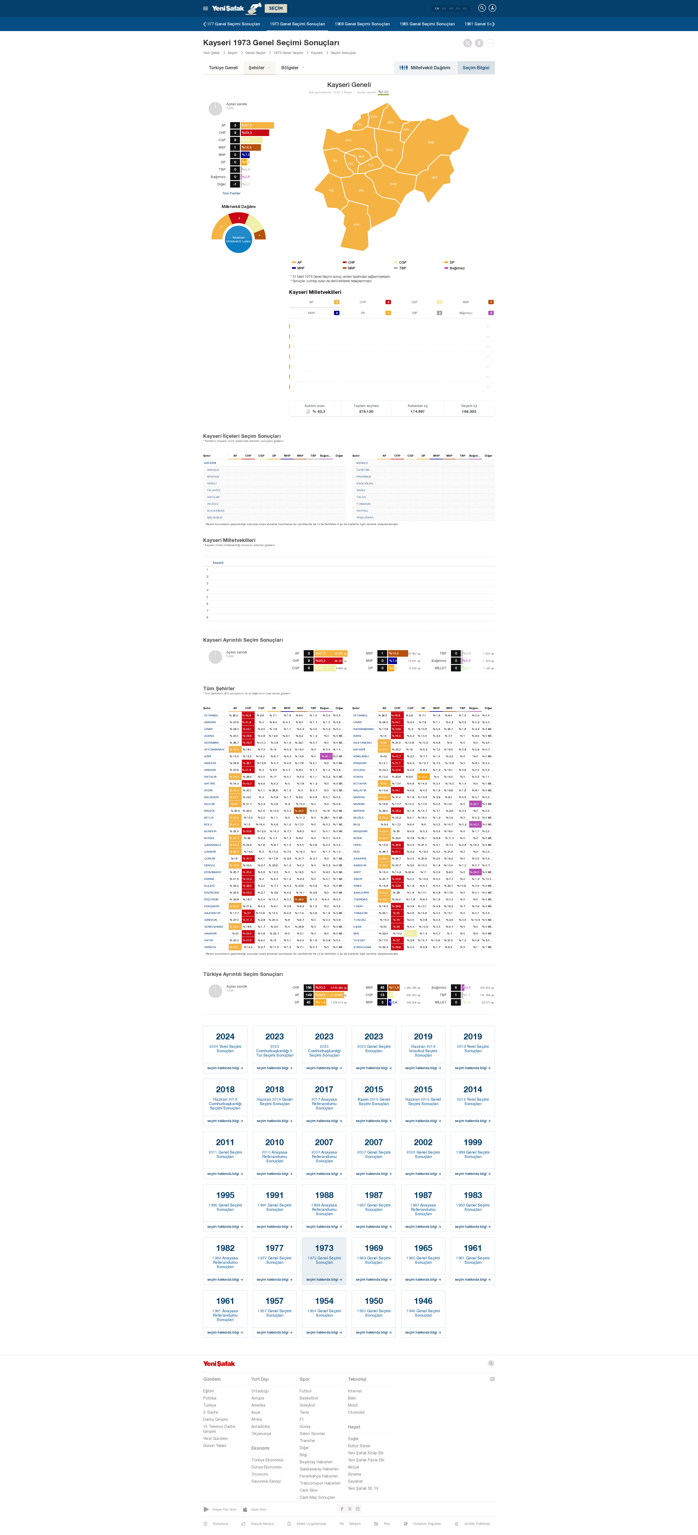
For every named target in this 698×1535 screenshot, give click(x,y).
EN (444, 8)
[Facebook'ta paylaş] (480, 43)
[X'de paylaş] (469, 43)
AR (451, 8)
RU (465, 8)
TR (437, 8)
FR (458, 8)
